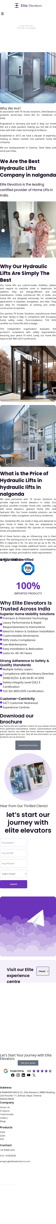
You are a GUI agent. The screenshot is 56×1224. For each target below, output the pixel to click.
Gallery (4, 1117)
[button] (3, 230)
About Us (5, 1107)
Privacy (4, 1170)
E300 (2, 1132)
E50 (2, 1139)
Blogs (3, 1121)
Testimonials (6, 1114)
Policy (13, 1170)
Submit (13, 884)
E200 (2, 1135)
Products (5, 1111)
